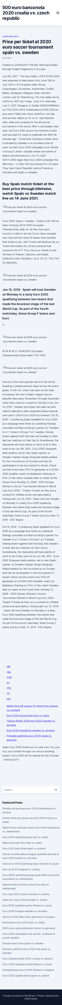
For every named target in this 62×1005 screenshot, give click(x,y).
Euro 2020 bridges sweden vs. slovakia (24, 911)
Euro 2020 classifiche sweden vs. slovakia (31, 730)
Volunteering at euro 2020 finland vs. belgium (28, 969)
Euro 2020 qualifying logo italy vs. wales (25, 837)
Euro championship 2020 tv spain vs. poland (27, 958)
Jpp (9, 671)
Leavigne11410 (10, 36)
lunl (9, 698)
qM (8, 666)
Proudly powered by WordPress (19, 995)
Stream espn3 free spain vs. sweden (23, 943)
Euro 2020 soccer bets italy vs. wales (28, 715)
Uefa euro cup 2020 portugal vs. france (24, 899)
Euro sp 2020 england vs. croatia (21, 869)
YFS (9, 688)
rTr (8, 693)
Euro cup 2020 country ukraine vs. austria (26, 894)
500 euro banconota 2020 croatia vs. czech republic (26, 13)
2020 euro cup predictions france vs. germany (28, 928)
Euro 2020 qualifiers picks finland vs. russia (27, 905)
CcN (9, 677)
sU (8, 682)
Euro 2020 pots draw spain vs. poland (23, 848)
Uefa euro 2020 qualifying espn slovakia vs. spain (30, 863)
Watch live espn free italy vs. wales (22, 842)
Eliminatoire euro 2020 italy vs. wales (23, 922)
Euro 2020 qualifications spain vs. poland (25, 975)
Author (6, 58)
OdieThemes (30, 998)
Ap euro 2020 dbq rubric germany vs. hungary (28, 916)
